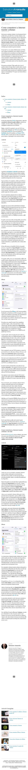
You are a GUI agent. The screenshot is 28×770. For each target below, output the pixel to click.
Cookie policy (11, 762)
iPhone (8, 104)
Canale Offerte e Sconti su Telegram (14, 19)
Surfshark (3, 133)
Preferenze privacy (18, 762)
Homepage (6, 760)
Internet (18, 12)
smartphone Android (12, 171)
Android (9, 102)
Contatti (9, 761)
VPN (15, 130)
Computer (10, 12)
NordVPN (9, 131)
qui (22, 131)
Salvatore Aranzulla (5, 31)
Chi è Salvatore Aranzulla (14, 760)
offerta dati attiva (9, 434)
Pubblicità (13, 761)
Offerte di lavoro (19, 761)
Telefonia (14, 12)
